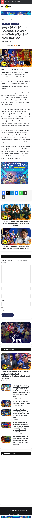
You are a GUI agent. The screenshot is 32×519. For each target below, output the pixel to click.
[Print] (3, 197)
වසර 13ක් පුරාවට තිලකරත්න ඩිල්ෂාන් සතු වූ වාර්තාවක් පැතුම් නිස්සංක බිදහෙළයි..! (21, 403)
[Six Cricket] (11, 6)
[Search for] (30, 7)
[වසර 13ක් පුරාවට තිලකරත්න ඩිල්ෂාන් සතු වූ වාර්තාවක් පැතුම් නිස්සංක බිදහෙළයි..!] (6, 403)
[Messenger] (16, 193)
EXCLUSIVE (15, 23)
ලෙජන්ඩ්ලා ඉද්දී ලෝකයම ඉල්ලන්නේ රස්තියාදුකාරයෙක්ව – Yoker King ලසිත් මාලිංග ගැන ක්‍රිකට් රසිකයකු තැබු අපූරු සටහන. (21, 413)
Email (3, 292)
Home (4, 19)
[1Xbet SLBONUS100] (16, 517)
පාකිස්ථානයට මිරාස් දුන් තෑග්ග (12, 1)
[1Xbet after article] (16, 173)
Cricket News (10, 19)
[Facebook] (3, 193)
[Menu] (2, 7)
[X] (8, 193)
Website (3, 300)
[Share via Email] (25, 193)
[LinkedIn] (12, 193)
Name (3, 285)
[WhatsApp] (21, 193)
